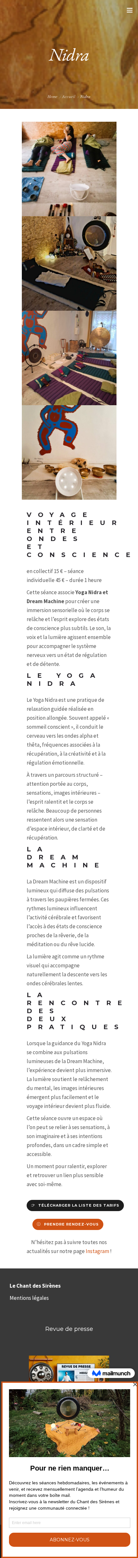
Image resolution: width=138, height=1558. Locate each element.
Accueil (68, 96)
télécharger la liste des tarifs (78, 1205)
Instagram (97, 1251)
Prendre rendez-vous (71, 1224)
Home (52, 96)
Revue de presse (69, 1328)
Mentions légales (29, 1297)
